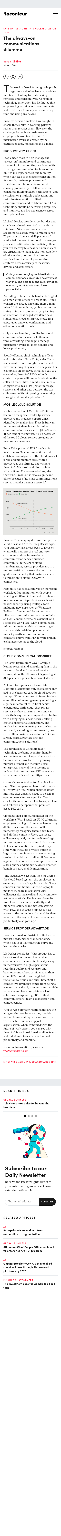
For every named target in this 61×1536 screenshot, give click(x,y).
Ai (4, 1226)
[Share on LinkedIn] (13, 76)
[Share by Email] (20, 76)
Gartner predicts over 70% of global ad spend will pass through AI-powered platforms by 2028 (27, 1267)
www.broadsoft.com (15, 1051)
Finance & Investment (18, 1280)
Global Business (14, 1099)
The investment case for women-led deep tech (29, 1285)
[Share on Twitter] (6, 76)
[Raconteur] (15, 13)
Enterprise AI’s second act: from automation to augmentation (23, 1232)
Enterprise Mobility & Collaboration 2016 (29, 1061)
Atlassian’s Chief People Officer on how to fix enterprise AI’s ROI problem (29, 1248)
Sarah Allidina (12, 61)
